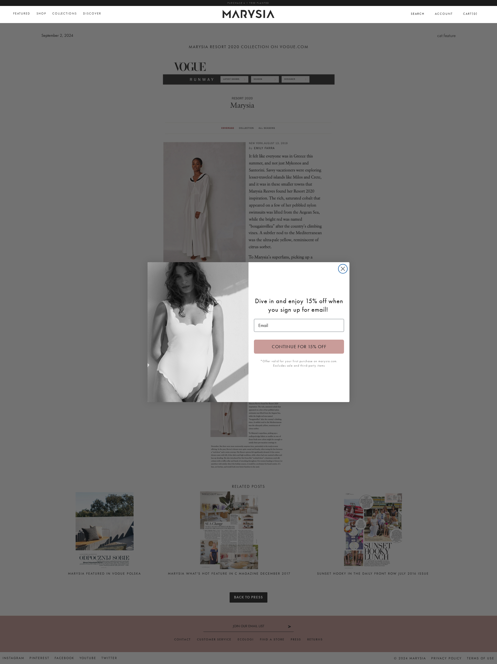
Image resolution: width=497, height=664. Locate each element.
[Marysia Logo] (248, 13)
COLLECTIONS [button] (64, 13)
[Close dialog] (342, 268)
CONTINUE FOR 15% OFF (299, 346)
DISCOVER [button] (92, 13)
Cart (470, 13)
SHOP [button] (41, 13)
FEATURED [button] (21, 13)
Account (444, 14)
